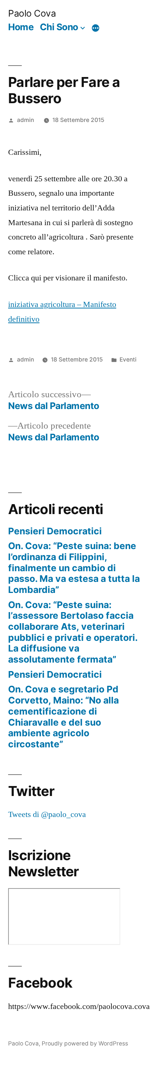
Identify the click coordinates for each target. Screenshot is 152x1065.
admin (25, 119)
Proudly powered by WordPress (85, 1043)
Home (21, 26)
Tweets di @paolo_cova (47, 814)
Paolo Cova (32, 13)
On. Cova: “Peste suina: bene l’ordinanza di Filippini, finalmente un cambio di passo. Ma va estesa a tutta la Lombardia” (74, 567)
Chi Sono (59, 26)
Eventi (128, 359)
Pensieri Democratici (55, 531)
